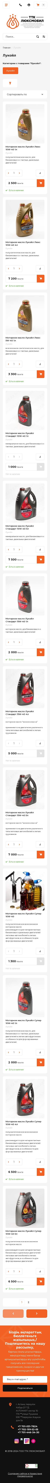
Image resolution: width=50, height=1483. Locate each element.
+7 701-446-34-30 (28, 1432)
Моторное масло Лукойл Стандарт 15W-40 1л (20, 620)
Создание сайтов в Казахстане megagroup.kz (25, 1474)
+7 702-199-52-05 (28, 1429)
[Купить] (40, 183)
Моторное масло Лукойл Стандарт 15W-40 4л (20, 712)
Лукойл (10, 70)
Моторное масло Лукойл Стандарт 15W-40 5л (20, 814)
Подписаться (25, 1388)
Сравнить (40, 173)
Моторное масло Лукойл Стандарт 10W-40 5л (20, 527)
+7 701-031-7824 (27, 1426)
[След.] (36, 1313)
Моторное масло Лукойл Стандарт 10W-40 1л (20, 434)
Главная (6, 47)
